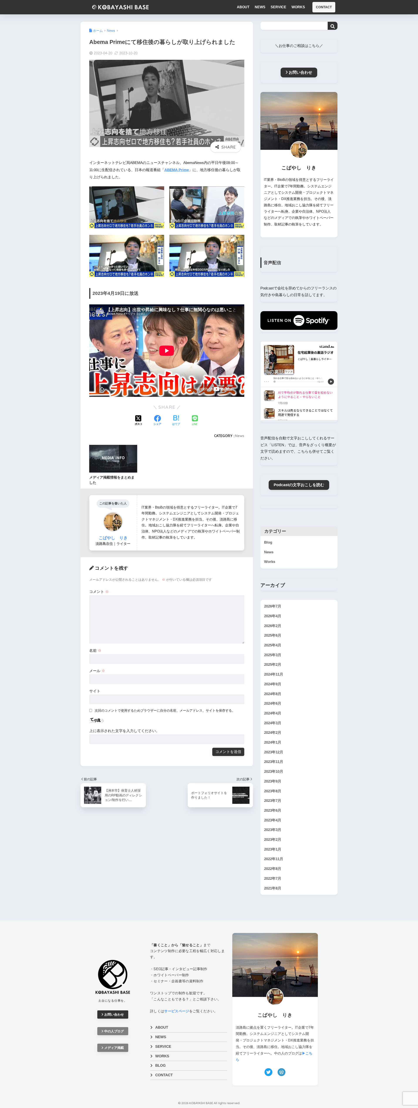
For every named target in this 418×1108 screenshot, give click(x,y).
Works (269, 562)
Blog (268, 542)
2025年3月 (272, 655)
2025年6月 (272, 635)
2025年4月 (272, 645)
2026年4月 (272, 616)
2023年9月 (272, 781)
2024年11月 (273, 674)
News (239, 436)
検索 (332, 27)
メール (97, 671)
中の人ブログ (114, 1031)
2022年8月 (272, 869)
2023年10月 (273, 771)
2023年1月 (272, 849)
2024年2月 (272, 733)
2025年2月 (272, 665)
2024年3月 (272, 723)
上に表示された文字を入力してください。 (124, 731)
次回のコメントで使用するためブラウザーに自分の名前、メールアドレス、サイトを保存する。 (165, 710)
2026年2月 (272, 626)
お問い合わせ (300, 72)
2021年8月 (272, 888)
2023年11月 (273, 762)
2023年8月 (272, 791)
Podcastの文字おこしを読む (299, 485)
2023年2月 (272, 840)
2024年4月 (272, 713)
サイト (94, 691)
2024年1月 (272, 742)
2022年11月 (273, 859)
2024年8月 (272, 694)
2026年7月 (272, 606)
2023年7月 (272, 801)
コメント (99, 592)
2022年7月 (272, 878)
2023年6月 (272, 810)
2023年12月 (273, 752)
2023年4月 (272, 820)
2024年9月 (272, 684)
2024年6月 (272, 703)
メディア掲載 (114, 1048)
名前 (95, 651)
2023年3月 (272, 830)
